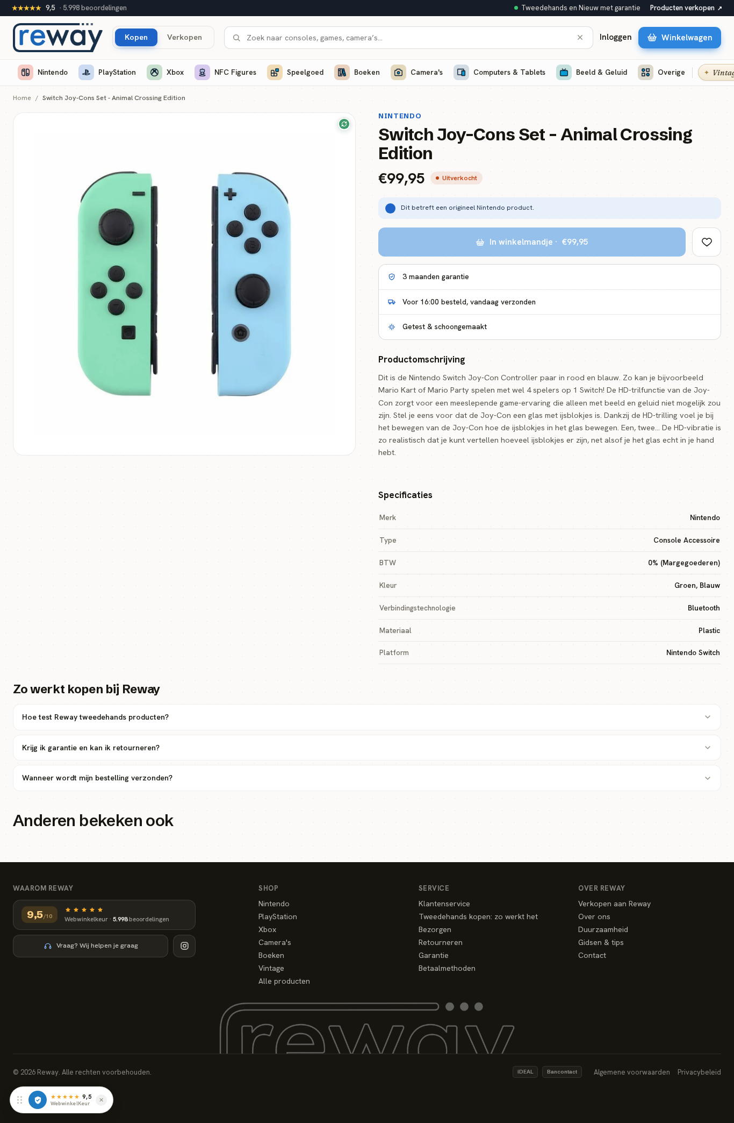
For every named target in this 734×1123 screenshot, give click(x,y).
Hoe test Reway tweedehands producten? (95, 717)
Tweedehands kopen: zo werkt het (478, 916)
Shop (268, 888)
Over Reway (601, 888)
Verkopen (184, 37)
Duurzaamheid (603, 929)
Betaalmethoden (447, 968)
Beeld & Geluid (601, 72)
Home (22, 98)
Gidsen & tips (601, 942)
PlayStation (117, 72)
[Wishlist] (706, 242)
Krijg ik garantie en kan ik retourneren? (91, 747)
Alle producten (284, 981)
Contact (592, 955)
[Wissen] (580, 37)
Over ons (594, 916)
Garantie (434, 955)
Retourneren (441, 942)
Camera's (427, 72)
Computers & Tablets (509, 72)
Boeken (367, 72)
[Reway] (58, 37)
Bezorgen (435, 929)
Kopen (136, 37)
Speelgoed (305, 72)
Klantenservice (444, 903)
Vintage (271, 968)
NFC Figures (235, 72)
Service (434, 888)
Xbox (175, 72)
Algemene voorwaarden (632, 1072)
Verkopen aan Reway (614, 903)
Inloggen (616, 37)
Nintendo (53, 72)
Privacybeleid (699, 1072)
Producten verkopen (686, 7)
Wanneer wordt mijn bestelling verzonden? (97, 778)
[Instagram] (184, 946)
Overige (671, 72)
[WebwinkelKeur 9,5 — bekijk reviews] (37, 1100)
